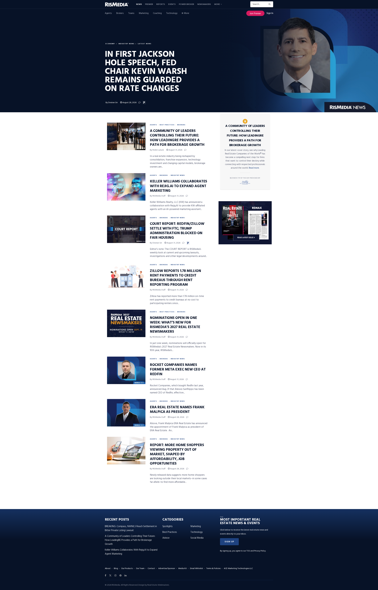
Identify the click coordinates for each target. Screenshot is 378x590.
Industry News (126, 44)
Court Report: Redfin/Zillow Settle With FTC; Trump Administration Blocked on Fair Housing (177, 231)
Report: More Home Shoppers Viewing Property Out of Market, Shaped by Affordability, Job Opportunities (177, 454)
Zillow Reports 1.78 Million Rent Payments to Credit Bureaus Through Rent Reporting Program (175, 278)
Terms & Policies (213, 568)
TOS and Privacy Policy (256, 550)
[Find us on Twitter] (110, 575)
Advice (166, 538)
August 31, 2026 (175, 150)
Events (172, 4)
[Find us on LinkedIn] (125, 575)
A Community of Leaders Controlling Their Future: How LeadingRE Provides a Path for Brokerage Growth (177, 138)
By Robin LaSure (157, 150)
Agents (108, 13)
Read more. (254, 168)
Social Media (196, 538)
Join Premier (255, 13)
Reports (160, 4)
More (217, 4)
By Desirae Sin (112, 102)
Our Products (127, 568)
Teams (131, 13)
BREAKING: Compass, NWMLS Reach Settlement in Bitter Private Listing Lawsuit (131, 528)
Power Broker (186, 4)
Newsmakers (204, 4)
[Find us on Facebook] (105, 575)
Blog (116, 568)
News (139, 4)
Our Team (140, 568)
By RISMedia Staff (157, 196)
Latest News (144, 44)
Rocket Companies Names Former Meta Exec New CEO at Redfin (178, 369)
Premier (149, 4)
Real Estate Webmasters (158, 585)
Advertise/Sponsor (166, 568)
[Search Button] (270, 4)
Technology (171, 13)
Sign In (270, 13)
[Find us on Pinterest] (120, 575)
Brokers (120, 13)
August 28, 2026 (129, 102)
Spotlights (167, 526)
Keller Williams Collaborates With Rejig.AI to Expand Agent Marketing (178, 186)
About (108, 568)
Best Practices (167, 125)
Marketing (144, 13)
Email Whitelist (196, 568)
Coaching (157, 13)
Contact (151, 568)
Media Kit (182, 568)
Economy (110, 44)
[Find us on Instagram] (115, 575)
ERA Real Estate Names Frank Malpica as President (177, 409)
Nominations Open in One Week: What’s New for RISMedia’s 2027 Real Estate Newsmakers (175, 325)
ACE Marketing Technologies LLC (238, 568)
